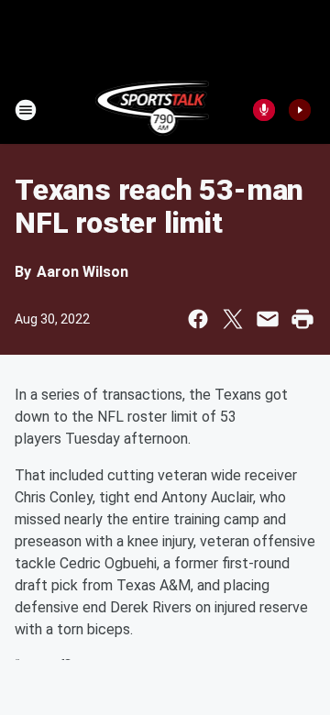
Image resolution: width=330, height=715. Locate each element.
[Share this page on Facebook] (198, 319)
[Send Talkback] (264, 110)
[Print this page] (302, 319)
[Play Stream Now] (300, 110)
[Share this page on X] (233, 319)
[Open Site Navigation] (26, 110)
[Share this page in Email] (267, 319)
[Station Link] (152, 110)
